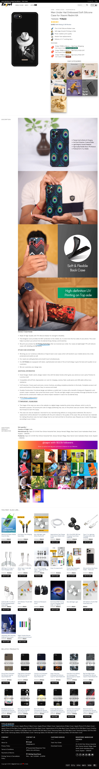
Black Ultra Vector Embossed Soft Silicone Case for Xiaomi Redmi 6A (41, 710)
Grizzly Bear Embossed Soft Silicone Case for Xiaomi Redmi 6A (7, 675)
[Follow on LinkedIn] (89, 754)
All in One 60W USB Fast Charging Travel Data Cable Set (73, 536)
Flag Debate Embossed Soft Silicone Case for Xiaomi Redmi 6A (24, 675)
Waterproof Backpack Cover (40, 602)
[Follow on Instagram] (80, 754)
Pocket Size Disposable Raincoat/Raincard (73, 569)
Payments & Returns (7, 753)
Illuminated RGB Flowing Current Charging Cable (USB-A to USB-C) (57, 603)
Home (52, 9)
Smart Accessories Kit (56, 568)
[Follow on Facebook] (77, 754)
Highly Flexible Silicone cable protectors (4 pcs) (25, 636)
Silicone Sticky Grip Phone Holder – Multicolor (90, 569)
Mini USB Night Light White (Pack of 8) (39, 535)
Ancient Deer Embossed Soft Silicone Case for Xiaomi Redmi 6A (73, 710)
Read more (38, 575)
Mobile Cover (19, 5)
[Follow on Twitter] (83, 754)
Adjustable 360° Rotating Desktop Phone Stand (8, 636)
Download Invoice (56, 746)
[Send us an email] (86, 754)
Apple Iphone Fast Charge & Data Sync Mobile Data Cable (57, 536)
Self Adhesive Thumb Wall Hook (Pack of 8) (90, 602)
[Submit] (87, 5)
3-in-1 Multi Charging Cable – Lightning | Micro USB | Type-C (41, 569)
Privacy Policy (5, 746)
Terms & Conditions (7, 749)
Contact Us (90, 1)
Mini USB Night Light (72, 602)
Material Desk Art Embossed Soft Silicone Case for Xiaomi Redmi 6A (90, 710)
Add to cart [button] (6, 542)
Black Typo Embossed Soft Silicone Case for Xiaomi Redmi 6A (24, 710)
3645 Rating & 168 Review (63, 24)
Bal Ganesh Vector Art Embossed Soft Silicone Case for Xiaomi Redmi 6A (8, 710)
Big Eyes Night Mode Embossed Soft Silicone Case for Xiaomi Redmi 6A (90, 675)
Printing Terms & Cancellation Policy (10, 757)
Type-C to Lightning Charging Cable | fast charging (89, 536)
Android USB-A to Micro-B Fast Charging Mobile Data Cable (8, 603)
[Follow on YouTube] (92, 754)
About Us (4, 742)
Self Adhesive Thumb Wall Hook (25, 602)
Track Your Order (56, 742)
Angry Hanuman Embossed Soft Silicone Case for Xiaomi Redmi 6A (57, 675)
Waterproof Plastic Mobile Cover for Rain (8, 535)
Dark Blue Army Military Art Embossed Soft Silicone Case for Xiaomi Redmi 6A (73, 676)
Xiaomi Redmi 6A (70, 9)
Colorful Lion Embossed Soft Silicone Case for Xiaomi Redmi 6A (40, 675)
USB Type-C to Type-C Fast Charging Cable (7, 569)
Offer (32, 5)
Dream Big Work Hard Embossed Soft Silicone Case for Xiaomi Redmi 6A (57, 710)
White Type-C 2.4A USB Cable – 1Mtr (24, 569)
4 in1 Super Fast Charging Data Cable (25, 535)
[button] (93, 5)
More (26, 5)
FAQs (96, 1)
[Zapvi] (7, 5)
